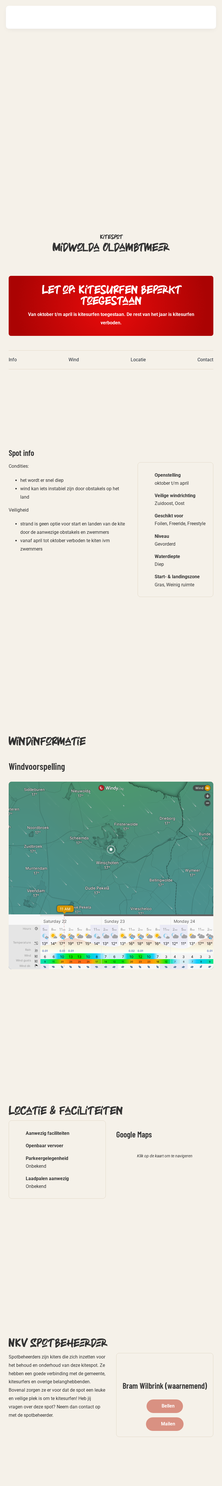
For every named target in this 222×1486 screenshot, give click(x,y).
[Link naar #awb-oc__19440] (188, 17)
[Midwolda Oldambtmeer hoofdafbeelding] (75, 377)
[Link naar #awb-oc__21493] (205, 17)
